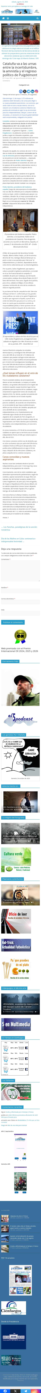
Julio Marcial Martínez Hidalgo (25, 1012)
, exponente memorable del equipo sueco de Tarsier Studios (21, 1007)
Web (2, 610)
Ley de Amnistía (8, 156)
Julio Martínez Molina (21, 809)
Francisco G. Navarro (24, 902)
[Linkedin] (32, 90)
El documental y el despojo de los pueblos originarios (21, 837)
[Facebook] (21, 90)
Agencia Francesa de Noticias (24, 78)
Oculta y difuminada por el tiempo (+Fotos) (20, 1112)
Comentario (5, 559)
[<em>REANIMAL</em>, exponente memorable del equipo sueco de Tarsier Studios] (20, 994)
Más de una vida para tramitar (17, 1125)
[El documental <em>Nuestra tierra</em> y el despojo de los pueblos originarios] (20, 824)
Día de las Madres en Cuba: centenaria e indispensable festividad (18, 540)
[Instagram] (36, 90)
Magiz (3, 1125)
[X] (24, 90)
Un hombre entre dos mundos (18, 807)
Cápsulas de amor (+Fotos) (19, 1216)
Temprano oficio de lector (16, 900)
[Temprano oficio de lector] (20, 885)
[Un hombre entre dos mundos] (20, 792)
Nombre (4, 587)
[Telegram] (28, 90)
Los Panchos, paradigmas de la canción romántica (19, 528)
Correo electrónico (8, 599)
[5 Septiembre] (3, 18)
